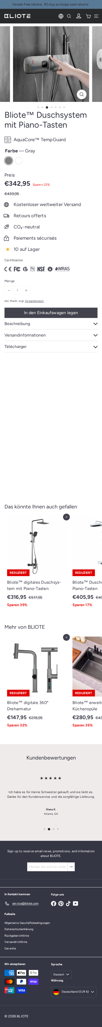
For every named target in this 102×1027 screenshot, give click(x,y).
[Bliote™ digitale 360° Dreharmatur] (37, 684)
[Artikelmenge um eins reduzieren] (8, 290)
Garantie (10, 948)
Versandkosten (34, 301)
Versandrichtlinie (15, 942)
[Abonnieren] (71, 866)
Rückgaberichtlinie (16, 935)
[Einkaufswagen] (88, 16)
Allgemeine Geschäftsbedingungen (27, 923)
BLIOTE (36, 627)
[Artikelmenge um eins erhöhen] (26, 290)
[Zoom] (81, 94)
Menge (9, 281)
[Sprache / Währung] (61, 16)
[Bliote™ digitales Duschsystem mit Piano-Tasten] (37, 563)
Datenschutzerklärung (18, 929)
